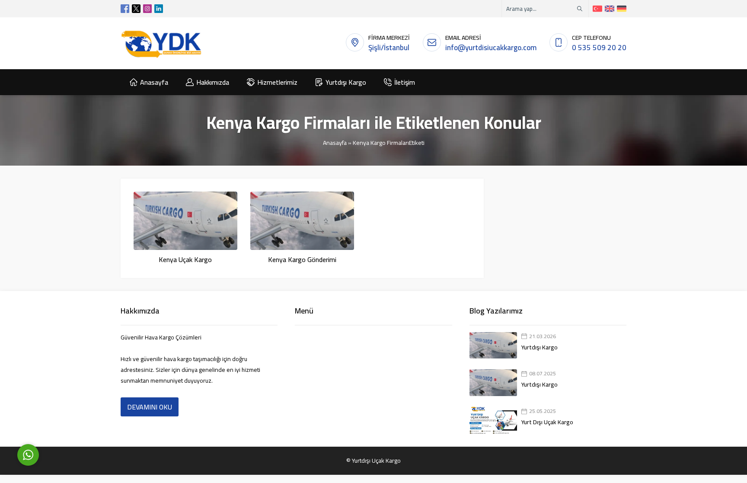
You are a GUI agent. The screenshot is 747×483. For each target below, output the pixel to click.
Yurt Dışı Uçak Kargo (547, 422)
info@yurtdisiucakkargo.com (490, 47)
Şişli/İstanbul (388, 47)
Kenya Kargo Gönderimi (302, 259)
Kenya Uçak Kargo (185, 259)
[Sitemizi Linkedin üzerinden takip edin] (158, 8)
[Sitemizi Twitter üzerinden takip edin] (136, 8)
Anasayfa (335, 142)
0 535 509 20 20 (599, 47)
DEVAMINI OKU (149, 406)
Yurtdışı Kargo (539, 347)
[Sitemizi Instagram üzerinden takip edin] (147, 8)
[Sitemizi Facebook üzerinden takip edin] (125, 8)
